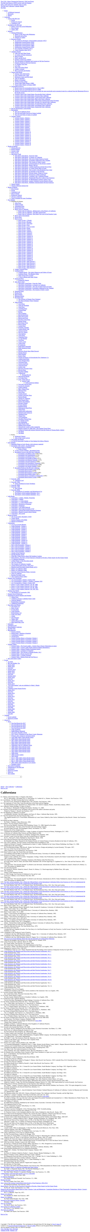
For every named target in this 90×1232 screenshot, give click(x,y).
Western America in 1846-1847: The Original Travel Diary (34, 428)
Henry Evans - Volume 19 (25, 250)
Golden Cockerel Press (21, 269)
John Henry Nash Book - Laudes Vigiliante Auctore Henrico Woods (34, 181)
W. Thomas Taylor (23, 420)
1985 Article (14, 756)
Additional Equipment (17, 603)
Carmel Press (22, 326)
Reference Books (16, 39)
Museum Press (22, 390)
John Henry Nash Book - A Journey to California (28, 157)
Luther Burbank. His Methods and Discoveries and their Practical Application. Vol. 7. (27, 970)
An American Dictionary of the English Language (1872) (30, 40)
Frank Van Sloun (16, 614)
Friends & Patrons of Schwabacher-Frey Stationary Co (33, 357)
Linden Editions (22, 387)
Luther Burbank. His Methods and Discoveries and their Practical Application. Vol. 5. (27, 964)
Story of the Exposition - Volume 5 (21, 551)
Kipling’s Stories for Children (23, 59)
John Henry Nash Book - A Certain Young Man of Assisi (30, 168)
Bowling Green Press (24, 319)
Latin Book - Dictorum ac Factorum (21, 504)
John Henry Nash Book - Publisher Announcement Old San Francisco (34, 182)
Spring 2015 (11, 690)
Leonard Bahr (22, 310)
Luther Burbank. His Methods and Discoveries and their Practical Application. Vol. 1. (27, 951)
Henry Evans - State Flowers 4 (26, 266)
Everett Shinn (15, 609)
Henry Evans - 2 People (25, 220)
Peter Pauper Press (23, 400)
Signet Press (21, 409)
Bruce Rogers (18, 294)
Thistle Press (21, 416)
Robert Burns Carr (16, 613)
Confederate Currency (17, 635)
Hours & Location (13, 718)
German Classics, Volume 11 (23, 133)
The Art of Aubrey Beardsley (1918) (21, 516)
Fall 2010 (10, 704)
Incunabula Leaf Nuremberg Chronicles (29, 463)
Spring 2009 (11, 709)
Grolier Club (21, 367)
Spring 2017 (11, 680)
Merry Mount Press (23, 389)
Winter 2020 (11, 666)
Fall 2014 (10, 691)
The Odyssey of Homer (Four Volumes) (29, 299)
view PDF (38, 1020)
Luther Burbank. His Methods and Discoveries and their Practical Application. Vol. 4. (27, 961)
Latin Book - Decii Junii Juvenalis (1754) (22, 509)
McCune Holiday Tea (14, 663)
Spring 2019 (11, 671)
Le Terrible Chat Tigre (21, 64)
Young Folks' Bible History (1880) (24, 83)
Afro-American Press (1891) (19, 576)
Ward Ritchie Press (23, 423)
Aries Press (21, 307)
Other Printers (18, 302)
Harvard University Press (25, 368)
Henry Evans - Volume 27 (25, 258)
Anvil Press (21, 304)
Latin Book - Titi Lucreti (18, 513)
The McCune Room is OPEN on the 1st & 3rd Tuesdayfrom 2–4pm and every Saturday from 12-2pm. (16, 3)
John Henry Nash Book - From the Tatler (26, 155)
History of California (6, 1194)
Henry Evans (15, 152)
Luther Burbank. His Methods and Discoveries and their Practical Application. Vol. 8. (27, 973)
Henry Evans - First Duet (25, 223)
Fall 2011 (10, 701)
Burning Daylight (5, 1180)
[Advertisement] (33, 782)
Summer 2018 (12, 676)
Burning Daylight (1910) (18, 575)
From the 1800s (15, 490)
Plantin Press (18, 293)
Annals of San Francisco (18, 553)
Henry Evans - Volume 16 (25, 245)
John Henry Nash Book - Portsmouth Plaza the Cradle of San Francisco (34, 178)
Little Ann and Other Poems (22, 53)
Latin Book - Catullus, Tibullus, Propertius (23, 498)
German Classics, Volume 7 (22, 127)
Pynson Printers (22, 405)
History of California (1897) (19, 568)
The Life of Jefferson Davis (22, 111)
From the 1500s (15, 482)
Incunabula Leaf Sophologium (26, 455)
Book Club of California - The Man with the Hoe (32, 212)
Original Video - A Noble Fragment (21, 655)
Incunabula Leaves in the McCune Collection (27, 452)
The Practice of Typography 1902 (20, 592)
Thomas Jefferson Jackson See (19, 185)
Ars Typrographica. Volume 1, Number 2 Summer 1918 (26, 581)
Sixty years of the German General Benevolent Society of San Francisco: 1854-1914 (24, 1183)
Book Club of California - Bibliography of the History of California (37, 211)
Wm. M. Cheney (23, 332)
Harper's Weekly (15, 632)
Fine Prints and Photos (17, 439)
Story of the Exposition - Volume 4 (21, 550)
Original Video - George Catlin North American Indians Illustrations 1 (30, 647)
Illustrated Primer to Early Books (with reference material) (27, 444)
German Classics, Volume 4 (22, 122)
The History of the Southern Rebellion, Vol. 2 (27, 494)
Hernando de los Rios (21, 36)
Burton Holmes (15, 149)
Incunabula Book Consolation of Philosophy (30, 475)
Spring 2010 (11, 706)
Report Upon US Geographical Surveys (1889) (28, 89)
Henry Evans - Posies (24, 228)
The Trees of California (7, 1210)
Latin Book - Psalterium (18, 505)
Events (6, 660)
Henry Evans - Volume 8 (25, 233)
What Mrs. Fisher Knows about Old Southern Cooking (26, 556)
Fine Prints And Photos (14, 605)
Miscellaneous (12, 630)
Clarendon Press (22, 337)
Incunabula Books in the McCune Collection (27, 468)
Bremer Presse (22, 321)
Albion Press (14, 597)
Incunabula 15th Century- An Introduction (23, 446)
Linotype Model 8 (16, 600)
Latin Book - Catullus (17, 499)
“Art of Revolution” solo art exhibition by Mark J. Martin (23, 685)
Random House (22, 406)
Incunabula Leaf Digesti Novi (26, 457)
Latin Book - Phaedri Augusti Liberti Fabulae (23, 512)
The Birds (21, 431)
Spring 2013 (11, 696)
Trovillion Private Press (24, 419)
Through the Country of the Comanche (29, 427)
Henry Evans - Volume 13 (25, 241)
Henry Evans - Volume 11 (25, 237)
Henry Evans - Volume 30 (25, 260)
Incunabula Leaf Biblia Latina (26, 453)
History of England (20, 80)
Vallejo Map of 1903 (17, 620)
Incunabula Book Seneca (25, 471)
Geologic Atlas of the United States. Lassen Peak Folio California (33, 97)
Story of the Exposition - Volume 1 (21, 545)
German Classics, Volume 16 (23, 140)
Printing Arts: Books (13, 591)
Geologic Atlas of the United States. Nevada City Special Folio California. (35, 102)
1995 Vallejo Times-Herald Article (20, 750)
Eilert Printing (22, 354)
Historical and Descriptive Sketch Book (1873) (24, 567)
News (9, 721)
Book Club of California (21, 209)
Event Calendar (12, 717)
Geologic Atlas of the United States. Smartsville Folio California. (33, 107)
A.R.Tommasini (22, 417)
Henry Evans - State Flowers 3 (26, 264)
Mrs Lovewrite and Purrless (22, 70)
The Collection (10, 786)
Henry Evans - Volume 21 (25, 253)
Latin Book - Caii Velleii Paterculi (20, 507)
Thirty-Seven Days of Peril (25, 275)
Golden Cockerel (19, 69)
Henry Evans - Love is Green (26, 226)
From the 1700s (15, 486)
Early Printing (11, 442)
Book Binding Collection (15, 627)
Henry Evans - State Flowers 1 (26, 261)
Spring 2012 (11, 699)
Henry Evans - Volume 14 (25, 242)
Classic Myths (15, 518)
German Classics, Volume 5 (22, 124)
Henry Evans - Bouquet (24, 222)
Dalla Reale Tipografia (24, 346)
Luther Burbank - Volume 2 (19, 527)
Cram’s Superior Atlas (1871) (23, 50)
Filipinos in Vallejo (20, 37)
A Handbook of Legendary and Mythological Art (28, 491)
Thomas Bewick (15, 148)
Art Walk (10, 661)
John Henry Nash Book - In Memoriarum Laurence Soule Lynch (33, 179)
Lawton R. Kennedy (24, 386)
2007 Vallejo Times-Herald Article (20, 740)
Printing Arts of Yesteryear (15, 594)
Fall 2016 (10, 682)
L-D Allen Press (22, 378)
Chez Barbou (22, 334)
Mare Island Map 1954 (17, 622)
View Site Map (5, 1229)
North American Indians (32, 382)
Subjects (10, 31)
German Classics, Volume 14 (23, 138)
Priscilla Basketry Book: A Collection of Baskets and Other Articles (19, 1167)
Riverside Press (19, 297)
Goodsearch (11, 769)
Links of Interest (15, 729)
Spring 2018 (11, 677)
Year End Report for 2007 (18, 728)
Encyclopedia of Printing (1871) (24, 48)
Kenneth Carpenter (23, 327)
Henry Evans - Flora (24, 225)
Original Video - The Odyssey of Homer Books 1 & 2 (26, 652)
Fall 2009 (10, 707)
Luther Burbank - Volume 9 (19, 539)
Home (6, 10)
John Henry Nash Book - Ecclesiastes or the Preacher (29, 171)
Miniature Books (19, 296)
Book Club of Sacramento (22, 215)
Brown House (22, 324)
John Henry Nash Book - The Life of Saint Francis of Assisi (31, 159)
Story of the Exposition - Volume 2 (21, 546)
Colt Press (21, 340)
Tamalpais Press (22, 414)
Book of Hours (22, 449)
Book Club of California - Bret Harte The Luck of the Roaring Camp (37, 214)
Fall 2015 (10, 687)
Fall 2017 (10, 679)
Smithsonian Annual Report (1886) (24, 45)
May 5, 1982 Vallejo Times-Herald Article (23, 761)
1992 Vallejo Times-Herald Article (20, 751)
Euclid (13, 20)
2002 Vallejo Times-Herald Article (20, 742)
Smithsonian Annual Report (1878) (24, 44)
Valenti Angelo (15, 184)
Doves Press (18, 217)
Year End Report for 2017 (18, 723)
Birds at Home (19, 56)
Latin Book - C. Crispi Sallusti (19, 501)
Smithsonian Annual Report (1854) (24, 42)
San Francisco (15, 617)
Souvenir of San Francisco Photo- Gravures (23, 572)
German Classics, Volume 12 (23, 135)
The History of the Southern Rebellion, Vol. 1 (27, 493)
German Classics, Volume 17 (23, 141)
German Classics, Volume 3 (22, 121)
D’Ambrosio (21, 345)
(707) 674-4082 (31, 1225)
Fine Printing (11, 200)
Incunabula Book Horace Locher (27, 477)
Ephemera (10, 624)
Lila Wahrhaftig (22, 422)
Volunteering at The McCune (16, 767)
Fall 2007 (10, 713)
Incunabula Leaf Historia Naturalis (27, 460)
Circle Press (21, 335)
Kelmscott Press (19, 278)
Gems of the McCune (14, 18)
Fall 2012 (10, 698)
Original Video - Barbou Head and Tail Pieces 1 (24, 657)
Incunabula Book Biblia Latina (26, 474)
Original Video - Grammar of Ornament (22, 650)
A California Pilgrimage (17, 559)
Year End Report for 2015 (18, 726)
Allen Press (18, 203)
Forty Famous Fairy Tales (22, 75)
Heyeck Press (22, 370)
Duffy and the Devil (20, 58)
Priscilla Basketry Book (17, 554)
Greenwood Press (23, 364)
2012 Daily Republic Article (19, 732)
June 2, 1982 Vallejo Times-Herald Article (23, 759)
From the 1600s (15, 485)
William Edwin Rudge (24, 425)
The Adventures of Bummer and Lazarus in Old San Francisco (32, 61)
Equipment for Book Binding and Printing (19, 595)
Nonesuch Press (19, 291)
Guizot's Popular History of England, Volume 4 (24, 643)
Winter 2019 (11, 672)
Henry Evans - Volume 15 (25, 244)
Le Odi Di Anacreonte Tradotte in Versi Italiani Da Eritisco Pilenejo (30, 441)
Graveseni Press (22, 362)
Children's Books (16, 51)
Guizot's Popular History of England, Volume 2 (24, 639)
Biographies (14, 110)
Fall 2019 (10, 668)
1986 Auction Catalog (17, 754)
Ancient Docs (15, 636)
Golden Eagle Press (23, 359)
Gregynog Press (22, 365)
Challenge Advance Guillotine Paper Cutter (23, 598)
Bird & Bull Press (23, 315)
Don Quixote (15, 28)
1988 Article (14, 753)
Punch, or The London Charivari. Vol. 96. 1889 (24, 584)
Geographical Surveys (17, 86)
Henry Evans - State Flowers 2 (26, 263)
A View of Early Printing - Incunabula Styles (27, 450)
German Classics (16, 116)
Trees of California (16, 573)
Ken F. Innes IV (56, 1224)
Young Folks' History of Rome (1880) (25, 85)
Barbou (20, 312)
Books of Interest (12, 187)
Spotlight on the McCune (15, 25)
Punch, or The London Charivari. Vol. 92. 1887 (24, 586)
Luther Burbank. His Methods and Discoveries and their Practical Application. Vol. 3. (27, 957)
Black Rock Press (23, 316)
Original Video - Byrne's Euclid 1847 (21, 654)
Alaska (13, 616)
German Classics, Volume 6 (22, 126)
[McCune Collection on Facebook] (88, 3)
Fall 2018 (10, 674)
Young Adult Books (16, 72)
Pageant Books (22, 397)
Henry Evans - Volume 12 (25, 239)
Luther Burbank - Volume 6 (19, 534)
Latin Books (11, 496)
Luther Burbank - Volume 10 (19, 540)
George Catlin (15, 151)
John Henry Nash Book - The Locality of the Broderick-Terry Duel (33, 170)
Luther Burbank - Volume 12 (19, 543)
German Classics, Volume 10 (23, 132)
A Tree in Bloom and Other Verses (27, 277)
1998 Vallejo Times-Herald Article (20, 747)
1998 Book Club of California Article (21, 745)
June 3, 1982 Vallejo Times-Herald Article (23, 758)
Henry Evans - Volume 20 (25, 252)
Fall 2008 (10, 710)
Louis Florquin (15, 611)
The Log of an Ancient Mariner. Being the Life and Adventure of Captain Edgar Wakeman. (29, 938)
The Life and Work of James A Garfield (26, 115)
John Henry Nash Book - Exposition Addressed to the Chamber (32, 160)
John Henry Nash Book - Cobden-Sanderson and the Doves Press (33, 167)
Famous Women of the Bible (19, 520)
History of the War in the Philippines (21, 26)
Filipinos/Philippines (17, 33)
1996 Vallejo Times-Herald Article (20, 748)
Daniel (20, 349)
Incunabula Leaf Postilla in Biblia (27, 458)
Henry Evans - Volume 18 (25, 248)
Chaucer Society (22, 330)
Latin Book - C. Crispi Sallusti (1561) (21, 502)
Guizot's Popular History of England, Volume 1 (24, 638)
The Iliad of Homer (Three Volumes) (28, 300)
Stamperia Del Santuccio (25, 412)
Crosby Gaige (22, 341)
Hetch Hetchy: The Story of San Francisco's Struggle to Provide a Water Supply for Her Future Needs (39, 557)
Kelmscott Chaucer (16, 22)
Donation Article (15, 764)
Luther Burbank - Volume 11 (19, 542)
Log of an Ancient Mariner (18, 524)
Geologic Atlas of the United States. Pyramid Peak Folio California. (33, 103)
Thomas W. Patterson (24, 398)
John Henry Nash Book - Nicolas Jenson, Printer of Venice (31, 173)
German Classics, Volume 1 (22, 118)
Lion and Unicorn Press (24, 384)
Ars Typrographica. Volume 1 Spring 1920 (23, 583)
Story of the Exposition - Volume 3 (21, 548)
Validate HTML (5, 1230)
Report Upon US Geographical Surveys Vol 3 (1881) (29, 88)
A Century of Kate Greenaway (23, 55)
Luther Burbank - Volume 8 (19, 537)
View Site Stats (13, 1229)
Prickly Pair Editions (24, 401)
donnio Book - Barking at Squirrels (21, 633)
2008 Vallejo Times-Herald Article (20, 739)
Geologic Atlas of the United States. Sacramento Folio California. (33, 105)
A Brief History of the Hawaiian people (22, 561)
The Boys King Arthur (21, 81)
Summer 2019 (12, 669)
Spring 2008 (11, 712)
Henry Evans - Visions (24, 230)
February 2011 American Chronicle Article (23, 736)
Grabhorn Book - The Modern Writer (28, 274)
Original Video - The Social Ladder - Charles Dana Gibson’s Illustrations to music (34, 646)
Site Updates (11, 773)
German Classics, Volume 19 (23, 144)
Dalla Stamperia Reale (24, 348)
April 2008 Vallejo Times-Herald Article (22, 737)
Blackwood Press (23, 318)
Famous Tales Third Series (22, 74)
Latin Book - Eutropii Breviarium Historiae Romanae (26, 510)
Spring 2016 (11, 684)
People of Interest (12, 146)
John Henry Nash (16, 154)
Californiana (11, 523)
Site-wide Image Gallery (14, 658)
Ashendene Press (19, 206)
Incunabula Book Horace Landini (27, 472)
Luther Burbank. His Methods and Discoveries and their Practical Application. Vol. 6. (27, 967)
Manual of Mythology (17, 521)
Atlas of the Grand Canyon (22, 438)
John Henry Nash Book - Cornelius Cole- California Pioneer (31, 176)
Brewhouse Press (23, 323)
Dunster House (22, 353)
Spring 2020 (11, 665)
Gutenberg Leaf (15, 23)
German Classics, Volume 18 (23, 143)
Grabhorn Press (19, 271)
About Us (7, 720)
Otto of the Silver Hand (21, 67)
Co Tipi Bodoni (22, 338)
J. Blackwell (21, 373)
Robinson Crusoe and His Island (24, 77)
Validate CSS (13, 1230)
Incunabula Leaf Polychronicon (27, 461)
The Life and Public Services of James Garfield (28, 113)
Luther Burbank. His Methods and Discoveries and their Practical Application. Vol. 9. (27, 976)
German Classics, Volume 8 (22, 129)
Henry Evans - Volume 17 (25, 247)
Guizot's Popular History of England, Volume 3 (24, 641)
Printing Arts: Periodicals (15, 578)
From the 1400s (15, 479)
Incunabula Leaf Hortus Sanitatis (27, 466)
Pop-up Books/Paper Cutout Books (21, 108)
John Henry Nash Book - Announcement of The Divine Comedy (33, 163)
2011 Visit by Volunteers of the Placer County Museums (26, 734)
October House (22, 393)
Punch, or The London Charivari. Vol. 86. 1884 (24, 587)
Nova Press (21, 392)
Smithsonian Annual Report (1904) (24, 47)
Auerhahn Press (22, 308)
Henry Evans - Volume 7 (25, 231)
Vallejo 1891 (14, 29)
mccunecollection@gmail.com (16, 1225)
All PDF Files (11, 628)
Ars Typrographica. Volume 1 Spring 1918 (23, 579)
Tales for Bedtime (20, 78)
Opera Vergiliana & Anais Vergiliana (21, 198)
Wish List (10, 772)
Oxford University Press (25, 395)
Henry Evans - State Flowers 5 (26, 267)
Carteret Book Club (23, 329)
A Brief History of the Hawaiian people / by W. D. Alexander (18, 1173)
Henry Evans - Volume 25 (25, 256)
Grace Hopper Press (23, 360)
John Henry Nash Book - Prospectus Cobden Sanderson (30, 174)
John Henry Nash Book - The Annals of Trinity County (30, 162)
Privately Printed (23, 403)
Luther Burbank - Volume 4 (19, 531)
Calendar (6, 715)
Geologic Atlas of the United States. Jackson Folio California (32, 96)
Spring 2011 (11, 702)
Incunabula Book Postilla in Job (27, 469)
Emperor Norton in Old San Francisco (25, 62)
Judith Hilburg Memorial (18, 731)
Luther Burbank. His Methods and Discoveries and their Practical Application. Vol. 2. (27, 954)
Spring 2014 (11, 693)
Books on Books (12, 515)
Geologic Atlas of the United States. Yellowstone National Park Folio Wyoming (37, 100)
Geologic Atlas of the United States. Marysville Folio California (32, 99)
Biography (11, 14)
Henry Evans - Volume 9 (25, 234)
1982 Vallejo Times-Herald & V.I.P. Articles (23, 762)
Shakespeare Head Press (25, 408)
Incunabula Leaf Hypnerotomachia (28, 464)
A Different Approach (14, 12)
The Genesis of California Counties (21, 564)
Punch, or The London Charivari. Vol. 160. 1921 (24, 589)
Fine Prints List (15, 606)
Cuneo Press (21, 343)
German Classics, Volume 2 (22, 119)
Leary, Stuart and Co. (24, 379)
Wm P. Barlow (22, 313)
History (10, 15)
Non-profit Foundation (14, 765)
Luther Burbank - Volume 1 (19, 526)
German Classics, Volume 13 (23, 137)
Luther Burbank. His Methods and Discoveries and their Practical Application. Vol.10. (28, 979)
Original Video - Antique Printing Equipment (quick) (26, 649)
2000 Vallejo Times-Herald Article (20, 743)
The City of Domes (16, 562)
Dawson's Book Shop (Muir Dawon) (28, 351)
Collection (7, 17)
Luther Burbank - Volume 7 (19, 535)
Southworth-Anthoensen (25, 411)
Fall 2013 (10, 695)
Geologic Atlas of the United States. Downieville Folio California (33, 94)
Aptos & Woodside (23, 305)
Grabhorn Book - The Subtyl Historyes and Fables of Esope (35, 272)
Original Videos (12, 644)
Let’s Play (17, 66)
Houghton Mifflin (23, 371)
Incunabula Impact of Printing (23, 447)
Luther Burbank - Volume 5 (19, 532)
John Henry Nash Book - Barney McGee (26, 165)
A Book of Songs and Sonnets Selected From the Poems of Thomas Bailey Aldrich (41, 430)
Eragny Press (22, 356)
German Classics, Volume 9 (22, 130)
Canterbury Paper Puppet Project (17, 688)
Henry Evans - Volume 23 (25, 255)
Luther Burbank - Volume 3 (19, 529)
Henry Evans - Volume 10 (25, 236)
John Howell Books (23, 376)
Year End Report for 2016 (18, 725)
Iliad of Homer (15, 193)
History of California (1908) (19, 570)
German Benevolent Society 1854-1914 (22, 565)
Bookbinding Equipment (18, 602)
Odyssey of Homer (16, 196)
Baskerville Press (19, 208)
